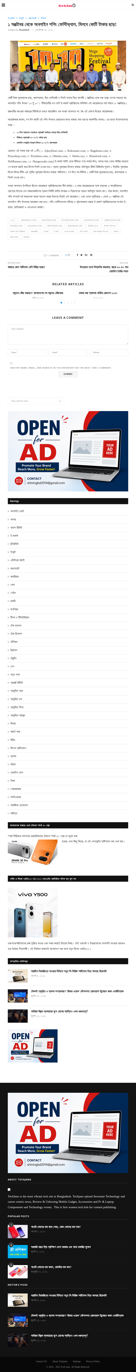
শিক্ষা (12, 780)
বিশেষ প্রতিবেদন (18, 748)
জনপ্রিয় (14, 609)
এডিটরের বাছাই (17, 560)
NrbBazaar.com (112, 220)
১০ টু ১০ (12, 220)
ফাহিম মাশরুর (14, 237)
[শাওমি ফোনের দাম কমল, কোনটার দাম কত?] (18, 1271)
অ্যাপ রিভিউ (16, 527)
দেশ (12, 666)
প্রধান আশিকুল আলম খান (100, 231)
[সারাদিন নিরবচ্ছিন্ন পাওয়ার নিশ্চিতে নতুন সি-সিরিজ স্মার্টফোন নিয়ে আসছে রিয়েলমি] (18, 976)
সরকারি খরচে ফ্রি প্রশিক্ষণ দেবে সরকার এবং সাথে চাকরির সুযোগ (61, 1247)
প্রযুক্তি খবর (16, 690)
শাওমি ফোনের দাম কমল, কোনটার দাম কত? (51, 1267)
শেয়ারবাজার (15, 789)
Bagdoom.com (49, 220)
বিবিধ (12, 740)
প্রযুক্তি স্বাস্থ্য (17, 715)
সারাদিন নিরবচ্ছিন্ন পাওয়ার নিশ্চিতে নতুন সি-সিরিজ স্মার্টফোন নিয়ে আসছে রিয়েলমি (68, 971)
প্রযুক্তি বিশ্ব (16, 707)
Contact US (41, 1361)
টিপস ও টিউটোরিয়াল (19, 617)
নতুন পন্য (15, 674)
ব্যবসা (13, 756)
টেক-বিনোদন (16, 633)
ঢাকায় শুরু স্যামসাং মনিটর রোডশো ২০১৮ (98, 293)
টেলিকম (13, 641)
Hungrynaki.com (70, 220)
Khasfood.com (91, 220)
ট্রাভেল (13, 650)
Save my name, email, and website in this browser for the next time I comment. (61, 367)
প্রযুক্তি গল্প (16, 699)
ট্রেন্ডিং (13, 658)
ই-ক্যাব (56, 231)
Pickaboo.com (35, 226)
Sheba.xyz (93, 226)
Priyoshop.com (54, 226)
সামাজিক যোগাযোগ (19, 805)
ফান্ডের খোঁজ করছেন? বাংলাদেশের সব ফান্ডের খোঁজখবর (38, 293)
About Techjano (59, 1361)
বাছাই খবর (15, 731)
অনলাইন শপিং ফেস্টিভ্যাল (17, 231)
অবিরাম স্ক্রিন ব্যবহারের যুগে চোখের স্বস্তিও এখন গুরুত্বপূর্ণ (59, 1011)
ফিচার (43, 18)
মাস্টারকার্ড (26, 237)
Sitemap (77, 1361)
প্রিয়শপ (116, 231)
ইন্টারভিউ (14, 544)
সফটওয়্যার (15, 797)
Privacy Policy (93, 1361)
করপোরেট (32, 18)
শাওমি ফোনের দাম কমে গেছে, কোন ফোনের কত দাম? (56, 1227)
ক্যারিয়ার (14, 576)
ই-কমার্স (11, 18)
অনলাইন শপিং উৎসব (110, 226)
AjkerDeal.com (28, 220)
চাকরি (12, 601)
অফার (13, 519)
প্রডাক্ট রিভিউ (16, 682)
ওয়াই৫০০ (84, 948)
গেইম (13, 593)
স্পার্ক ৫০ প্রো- (58, 836)
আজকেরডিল (34, 231)
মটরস (13, 764)
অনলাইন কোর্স (17, 511)
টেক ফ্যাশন (15, 625)
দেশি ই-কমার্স (84, 231)
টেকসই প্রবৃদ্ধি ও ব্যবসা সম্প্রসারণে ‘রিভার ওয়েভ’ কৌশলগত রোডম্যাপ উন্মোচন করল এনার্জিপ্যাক (77, 991)
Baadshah (24, 29)
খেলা (12, 584)
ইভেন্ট (21, 18)
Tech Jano (65, 1367)
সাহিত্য (13, 813)
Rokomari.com (75, 226)
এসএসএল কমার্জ (69, 231)
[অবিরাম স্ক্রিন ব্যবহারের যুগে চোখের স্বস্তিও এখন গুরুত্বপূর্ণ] (18, 1016)
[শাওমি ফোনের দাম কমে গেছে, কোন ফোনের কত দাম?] (18, 1231)
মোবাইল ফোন (16, 772)
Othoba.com (16, 226)
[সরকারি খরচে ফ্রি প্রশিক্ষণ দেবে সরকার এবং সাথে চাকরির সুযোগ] (18, 1251)
